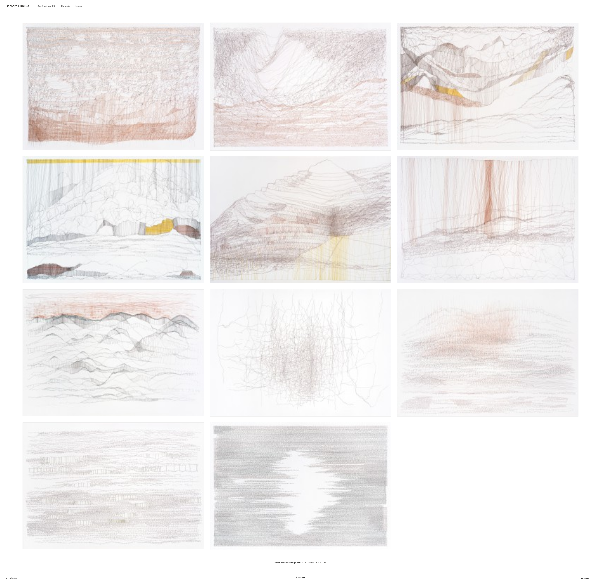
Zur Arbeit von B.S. (47, 5)
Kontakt (78, 5)
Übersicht (300, 577)
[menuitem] (48, 6)
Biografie (65, 5)
